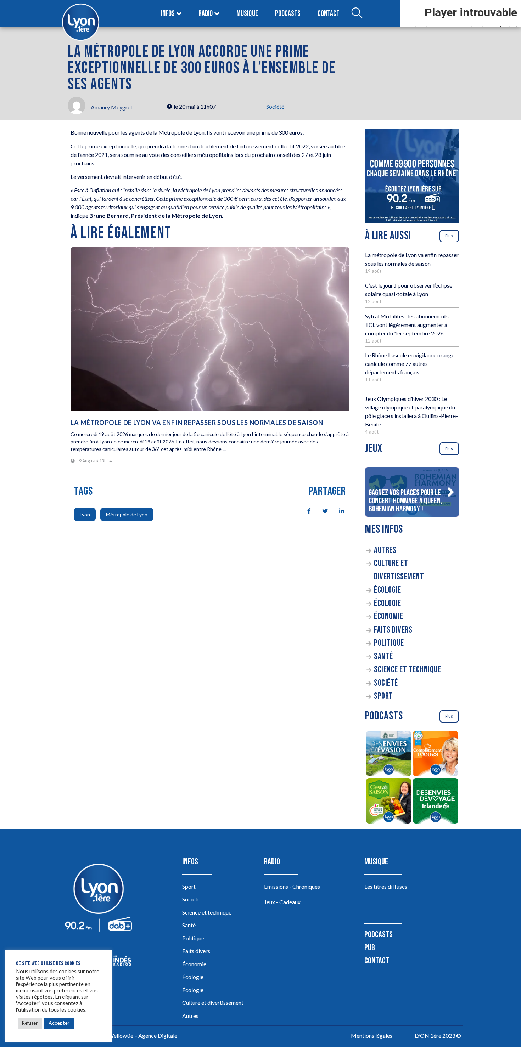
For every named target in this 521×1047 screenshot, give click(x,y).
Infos (168, 13)
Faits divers (393, 629)
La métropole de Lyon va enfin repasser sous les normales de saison (197, 422)
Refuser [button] (30, 1023)
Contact (329, 13)
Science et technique (407, 669)
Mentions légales (371, 1035)
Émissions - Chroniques (292, 886)
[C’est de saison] (388, 802)
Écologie (387, 589)
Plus (449, 235)
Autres (385, 550)
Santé (383, 656)
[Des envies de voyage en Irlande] (435, 802)
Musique (247, 13)
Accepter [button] (59, 1023)
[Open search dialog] (357, 14)
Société (275, 106)
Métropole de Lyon (126, 514)
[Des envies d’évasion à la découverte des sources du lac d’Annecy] (388, 755)
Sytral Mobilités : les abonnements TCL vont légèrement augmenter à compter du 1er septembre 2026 (407, 324)
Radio (205, 13)
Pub (369, 948)
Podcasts (288, 13)
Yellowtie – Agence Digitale (144, 1035)
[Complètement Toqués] (435, 755)
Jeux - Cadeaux (282, 902)
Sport (383, 696)
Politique (389, 643)
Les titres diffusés (385, 886)
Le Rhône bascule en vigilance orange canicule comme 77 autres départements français (409, 363)
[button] (450, 492)
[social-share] (305, 510)
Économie (388, 616)
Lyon (85, 514)
